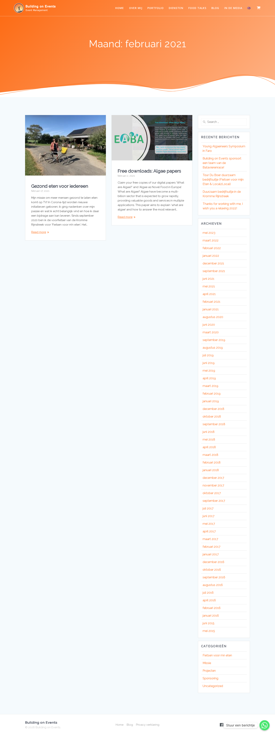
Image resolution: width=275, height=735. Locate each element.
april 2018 (209, 447)
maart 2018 (210, 455)
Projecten (209, 670)
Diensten (176, 8)
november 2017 (213, 485)
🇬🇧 (249, 8)
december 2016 (213, 562)
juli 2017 (208, 508)
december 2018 (213, 409)
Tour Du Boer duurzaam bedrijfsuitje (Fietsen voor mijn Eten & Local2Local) (223, 179)
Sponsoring (210, 678)
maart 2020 (211, 332)
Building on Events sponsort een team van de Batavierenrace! (222, 163)
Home (119, 8)
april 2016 (209, 600)
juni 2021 (208, 278)
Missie (207, 663)
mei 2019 (209, 370)
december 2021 (213, 263)
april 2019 (209, 378)
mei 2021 (209, 286)
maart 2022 (211, 240)
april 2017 (209, 531)
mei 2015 (209, 631)
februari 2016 (212, 608)
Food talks (197, 8)
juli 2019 (208, 355)
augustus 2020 (213, 317)
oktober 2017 (212, 493)
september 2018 (214, 424)
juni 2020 (209, 324)
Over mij (135, 8)
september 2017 (214, 501)
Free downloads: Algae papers (149, 171)
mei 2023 (209, 233)
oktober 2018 (212, 416)
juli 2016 (208, 592)
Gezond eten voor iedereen (59, 186)
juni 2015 (208, 623)
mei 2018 (209, 439)
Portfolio (155, 8)
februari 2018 (212, 462)
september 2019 (214, 340)
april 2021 (209, 294)
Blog (215, 8)
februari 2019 (212, 393)
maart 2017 (210, 539)
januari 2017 (211, 554)
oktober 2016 (212, 569)
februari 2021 (211, 301)
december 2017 (213, 478)
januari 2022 (211, 256)
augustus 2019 (213, 347)
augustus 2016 (213, 585)
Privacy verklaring (147, 724)
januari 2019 (211, 401)
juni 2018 (209, 432)
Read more (38, 232)
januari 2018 (211, 470)
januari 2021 (211, 309)
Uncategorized (213, 686)
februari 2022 (212, 248)
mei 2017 (209, 523)
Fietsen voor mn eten (217, 655)
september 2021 (214, 271)
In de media (233, 8)
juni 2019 (209, 363)
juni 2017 (208, 516)
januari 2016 (211, 615)
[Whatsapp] (264, 725)
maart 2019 (210, 386)
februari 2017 (211, 546)
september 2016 (214, 577)
